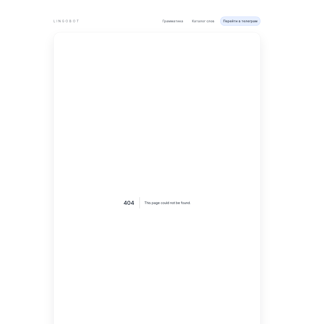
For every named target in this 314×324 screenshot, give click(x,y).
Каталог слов (203, 21)
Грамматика (173, 21)
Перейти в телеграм (240, 21)
